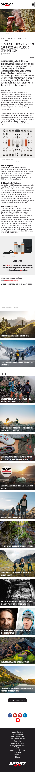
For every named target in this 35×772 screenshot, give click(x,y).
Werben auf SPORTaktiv (17, 743)
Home (3, 38)
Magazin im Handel (17, 734)
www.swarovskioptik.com (11, 280)
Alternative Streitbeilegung (17, 750)
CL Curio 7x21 (8, 265)
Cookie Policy (17, 741)
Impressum (17, 754)
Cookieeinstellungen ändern (17, 738)
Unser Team (17, 752)
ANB (17, 747)
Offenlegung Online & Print (17, 745)
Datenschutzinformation (17, 736)
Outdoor (11, 38)
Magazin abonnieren (17, 731)
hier (21, 270)
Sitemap (17, 756)
